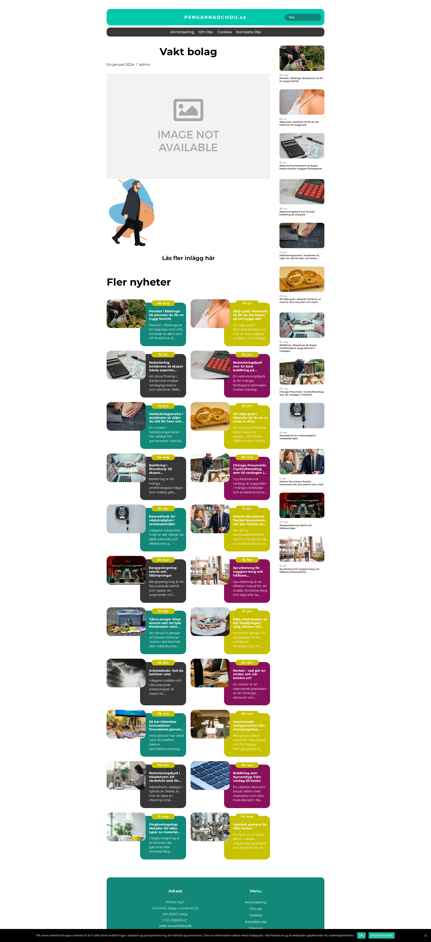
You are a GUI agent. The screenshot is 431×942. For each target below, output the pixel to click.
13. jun (163, 406)
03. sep (247, 765)
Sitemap (256, 928)
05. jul (247, 303)
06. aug (163, 303)
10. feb (163, 611)
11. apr (247, 508)
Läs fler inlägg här (188, 258)
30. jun (247, 354)
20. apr (163, 508)
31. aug (163, 816)
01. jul (163, 354)
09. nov (163, 714)
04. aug (247, 816)
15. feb (247, 560)
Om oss (206, 32)
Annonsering (182, 32)
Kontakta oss (248, 32)
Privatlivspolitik (381, 935)
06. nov (247, 714)
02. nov (163, 765)
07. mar (163, 560)
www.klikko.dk (180, 926)
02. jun (247, 406)
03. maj (247, 457)
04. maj (163, 457)
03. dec (247, 662)
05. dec (163, 662)
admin (145, 64)
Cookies (224, 32)
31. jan (247, 611)
